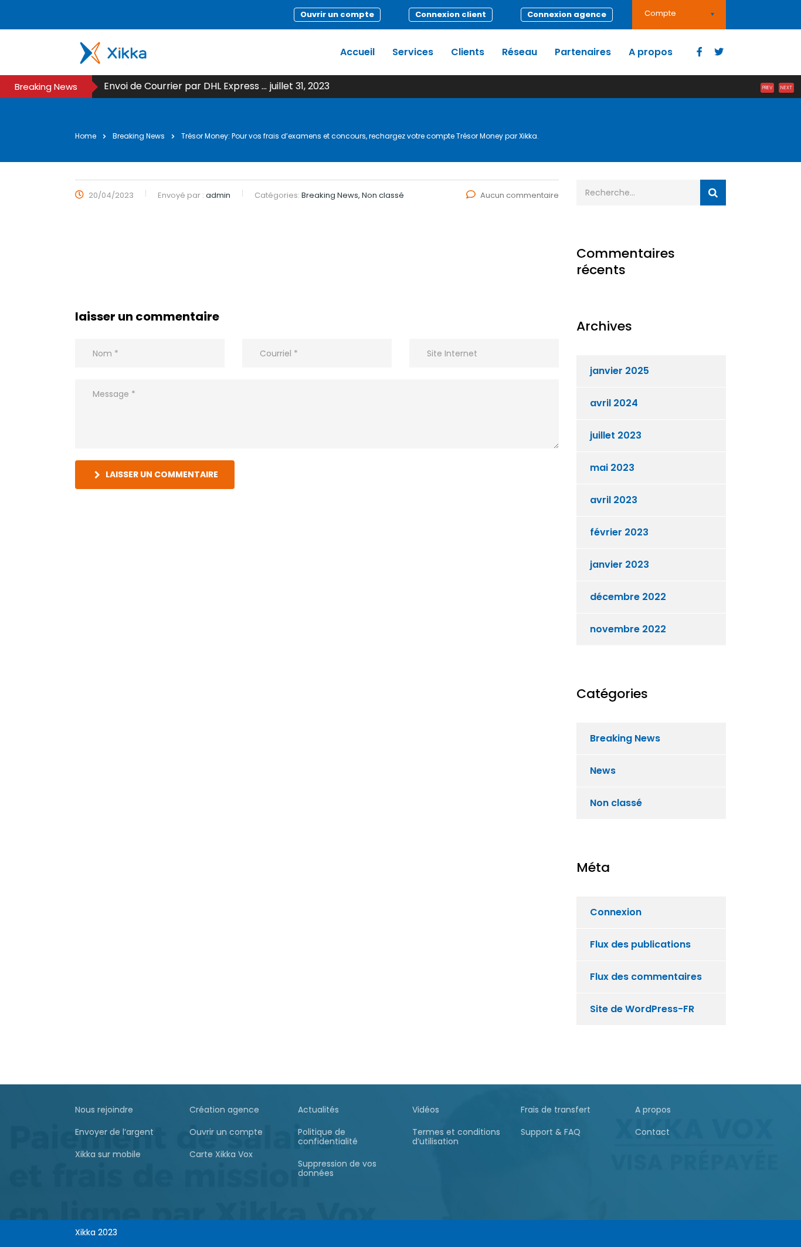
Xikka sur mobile (108, 1154)
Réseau (519, 52)
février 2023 (619, 532)
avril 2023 (613, 500)
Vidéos (425, 1109)
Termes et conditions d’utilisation (456, 1136)
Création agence (224, 1109)
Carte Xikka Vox (221, 1154)
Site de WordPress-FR (642, 1009)
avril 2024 (614, 403)
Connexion (616, 912)
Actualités (318, 1109)
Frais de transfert (555, 1109)
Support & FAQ (551, 1132)
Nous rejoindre (104, 1109)
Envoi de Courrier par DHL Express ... (185, 86)
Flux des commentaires (646, 976)
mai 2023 (612, 467)
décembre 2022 (628, 597)
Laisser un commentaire (162, 474)
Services (412, 52)
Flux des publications (640, 944)
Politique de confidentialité (328, 1136)
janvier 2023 (619, 564)
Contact (652, 1132)
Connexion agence (566, 14)
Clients (467, 52)
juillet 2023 (616, 435)
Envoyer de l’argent (114, 1132)
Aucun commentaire (519, 195)
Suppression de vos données (337, 1168)
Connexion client (450, 14)
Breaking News (625, 738)
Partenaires (583, 52)
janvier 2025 (619, 371)
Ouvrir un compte (337, 14)
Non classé (616, 803)
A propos (651, 52)
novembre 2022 (628, 629)
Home (85, 136)
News (603, 770)
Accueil (357, 52)
